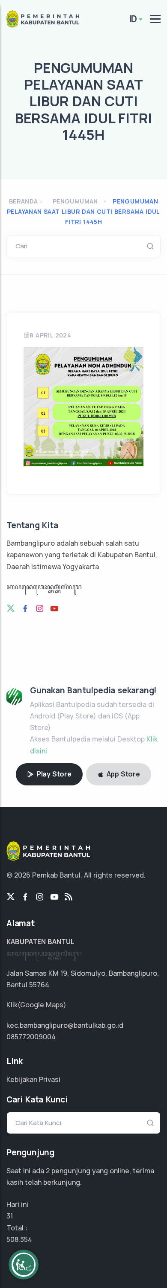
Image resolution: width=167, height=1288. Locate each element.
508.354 (19, 1239)
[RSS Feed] (68, 897)
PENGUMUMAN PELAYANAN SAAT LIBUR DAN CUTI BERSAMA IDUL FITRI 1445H (83, 211)
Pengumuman (75, 201)
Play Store (53, 774)
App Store (122, 774)
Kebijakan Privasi (33, 1079)
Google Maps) (43, 1004)
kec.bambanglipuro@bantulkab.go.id (64, 1025)
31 (9, 1216)
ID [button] (133, 19)
